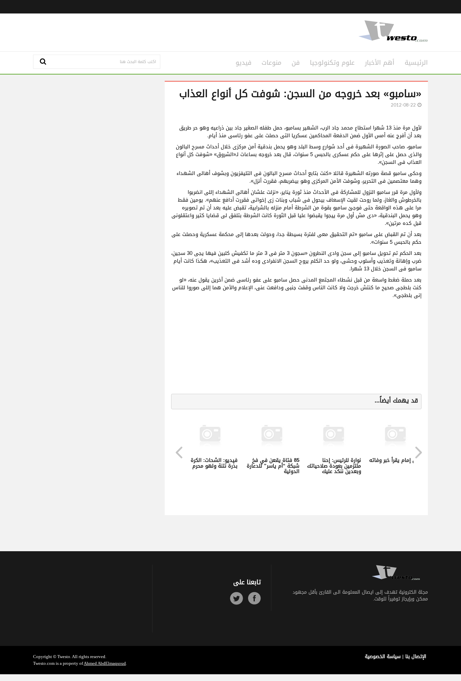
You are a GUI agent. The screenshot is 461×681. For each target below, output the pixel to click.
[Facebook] (254, 598)
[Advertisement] (164, 31)
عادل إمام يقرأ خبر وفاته (396, 460)
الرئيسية (416, 63)
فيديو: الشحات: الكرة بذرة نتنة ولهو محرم (214, 463)
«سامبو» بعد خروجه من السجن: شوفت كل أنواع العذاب (300, 93)
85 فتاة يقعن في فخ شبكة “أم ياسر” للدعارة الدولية (273, 465)
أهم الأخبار (380, 63)
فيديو (243, 63)
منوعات (271, 63)
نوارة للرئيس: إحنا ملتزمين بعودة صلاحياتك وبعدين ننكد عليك (334, 465)
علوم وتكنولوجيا (332, 63)
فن (296, 63)
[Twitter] (236, 598)
